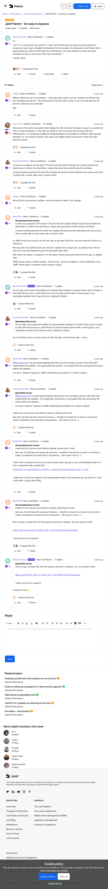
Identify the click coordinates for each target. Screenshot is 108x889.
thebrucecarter (18, 764)
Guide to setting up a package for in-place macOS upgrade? (33, 686)
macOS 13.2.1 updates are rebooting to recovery (28, 703)
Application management (45, 820)
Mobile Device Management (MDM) (50, 815)
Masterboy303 (19, 37)
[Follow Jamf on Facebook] (29, 791)
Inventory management (45, 824)
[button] (5, 6)
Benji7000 (17, 216)
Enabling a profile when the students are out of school (31, 678)
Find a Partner (12, 833)
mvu (13, 731)
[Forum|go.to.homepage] (16, 6)
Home (5, 14)
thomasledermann (21, 161)
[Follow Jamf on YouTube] (18, 792)
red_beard (17, 124)
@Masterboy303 (20, 363)
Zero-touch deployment (45, 811)
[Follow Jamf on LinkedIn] (13, 791)
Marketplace (12, 824)
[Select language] (69, 6)
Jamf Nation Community (17, 815)
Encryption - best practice (17, 711)
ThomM (15, 748)
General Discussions (33, 14)
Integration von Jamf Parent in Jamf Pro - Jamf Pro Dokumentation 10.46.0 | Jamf (50, 469)
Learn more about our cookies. (54, 870)
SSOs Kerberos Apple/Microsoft (20, 695)
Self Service (11, 853)
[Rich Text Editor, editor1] (54, 640)
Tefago (16, 93)
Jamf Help (11, 806)
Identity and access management (21, 857)
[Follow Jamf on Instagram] (24, 791)
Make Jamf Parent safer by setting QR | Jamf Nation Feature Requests (45, 530)
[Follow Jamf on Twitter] (7, 792)
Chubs (14, 740)
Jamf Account (12, 838)
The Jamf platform (42, 806)
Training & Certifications (17, 811)
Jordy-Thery (17, 756)
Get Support (16, 14)
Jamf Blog (10, 820)
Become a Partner (14, 829)
